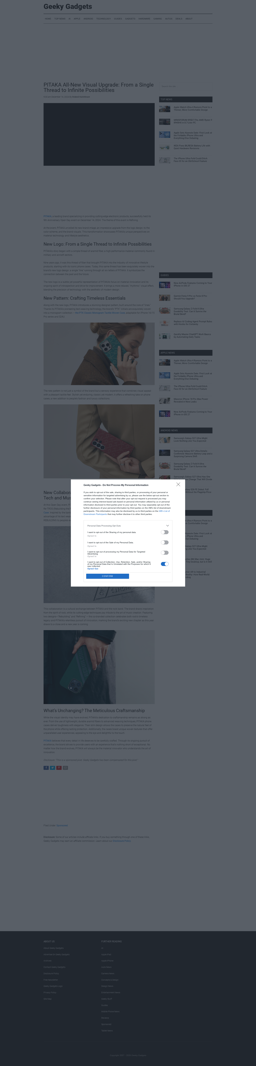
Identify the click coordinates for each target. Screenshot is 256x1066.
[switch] (165, 532)
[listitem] (128, 525)
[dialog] (128, 533)
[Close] (179, 485)
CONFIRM (107, 576)
